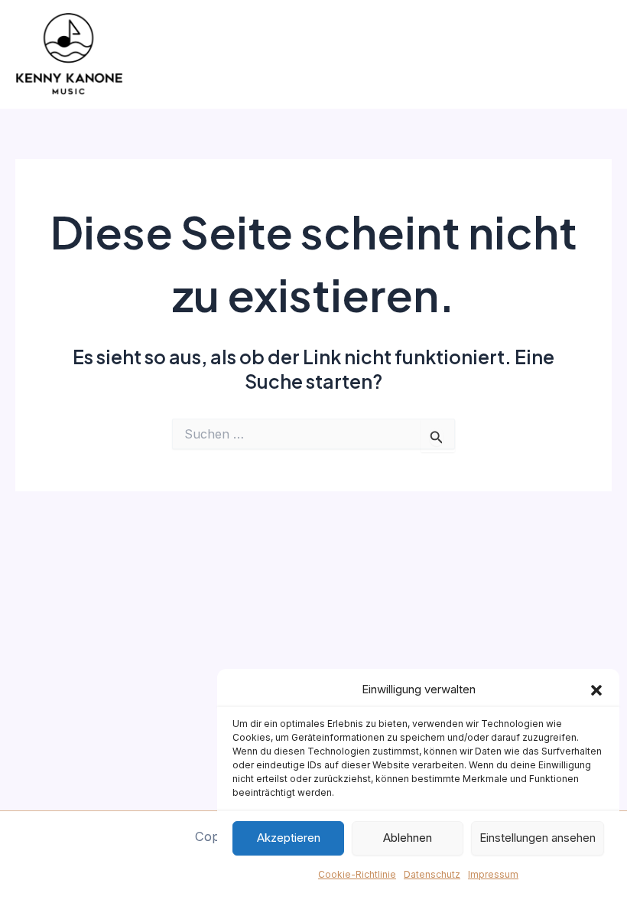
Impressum (493, 874)
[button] (596, 690)
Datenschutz (432, 874)
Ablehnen (407, 837)
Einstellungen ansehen (537, 837)
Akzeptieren (288, 837)
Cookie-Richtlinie (357, 874)
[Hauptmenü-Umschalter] (594, 54)
